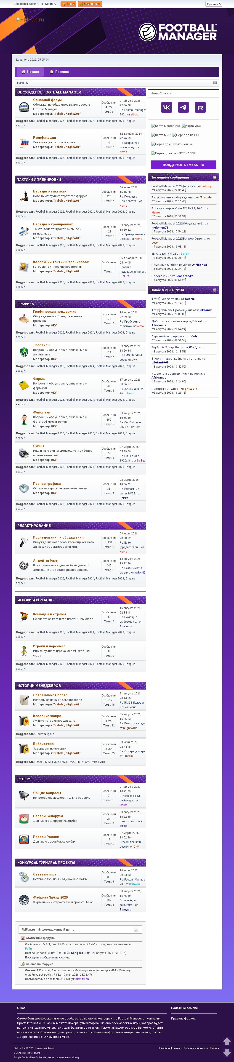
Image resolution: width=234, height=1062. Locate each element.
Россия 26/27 (161, 276)
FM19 (80, 761)
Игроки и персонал (49, 646)
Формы (39, 379)
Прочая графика (47, 484)
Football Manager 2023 (110, 121)
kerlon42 (140, 572)
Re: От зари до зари (132, 751)
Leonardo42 (184, 276)
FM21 (63, 761)
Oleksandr (204, 310)
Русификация (44, 138)
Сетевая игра (44, 874)
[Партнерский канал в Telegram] (183, 107)
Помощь (177, 1048)
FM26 (39, 761)
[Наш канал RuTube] (200, 107)
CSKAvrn (134, 884)
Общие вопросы (47, 793)
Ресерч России (46, 837)
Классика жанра (47, 716)
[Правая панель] (215, 83)
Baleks (124, 498)
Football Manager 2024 (80, 121)
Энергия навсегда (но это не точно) (177, 358)
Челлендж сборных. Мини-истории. (177, 373)
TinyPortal (164, 1048)
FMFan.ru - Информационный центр (47, 929)
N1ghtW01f (189, 388)
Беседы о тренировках (53, 224)
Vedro (195, 336)
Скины (38, 446)
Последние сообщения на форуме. (47, 957)
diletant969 (160, 362)
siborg (207, 186)
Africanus (199, 265)
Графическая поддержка (54, 312)
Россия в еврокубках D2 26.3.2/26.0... (178, 208)
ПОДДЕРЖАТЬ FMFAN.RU (183, 165)
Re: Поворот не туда (133, 723)
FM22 (55, 761)
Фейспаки (41, 412)
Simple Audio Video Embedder (30, 1057)
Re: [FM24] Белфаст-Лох (73, 953)
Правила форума (183, 1018)
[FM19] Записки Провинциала (172, 310)
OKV (155, 242)
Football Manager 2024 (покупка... (174, 186)
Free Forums (33, 1052)
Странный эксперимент (169, 336)
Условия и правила (196, 1048)
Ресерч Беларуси (48, 816)
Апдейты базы (45, 560)
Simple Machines (44, 1048)
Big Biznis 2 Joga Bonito (168, 347)
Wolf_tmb (196, 347)
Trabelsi (206, 197)
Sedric (190, 299)
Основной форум (47, 100)
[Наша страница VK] (166, 107)
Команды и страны (49, 614)
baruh (185, 253)
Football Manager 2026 (50, 121)
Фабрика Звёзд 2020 (50, 897)
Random (125, 821)
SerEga (141, 460)
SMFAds (18, 1052)
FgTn (28, 948)
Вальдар (125, 909)
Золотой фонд (45, 734)
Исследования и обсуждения (58, 537)
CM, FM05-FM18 (95, 761)
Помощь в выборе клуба (169, 265)
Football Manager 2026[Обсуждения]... (178, 223)
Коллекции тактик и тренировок (61, 262)
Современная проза (50, 695)
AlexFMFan (82, 979)
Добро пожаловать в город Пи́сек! (177, 321)
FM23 (47, 761)
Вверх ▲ (215, 1048)
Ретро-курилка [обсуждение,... (173, 197)
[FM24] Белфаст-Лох (166, 299)
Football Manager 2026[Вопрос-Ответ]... (179, 238)
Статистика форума (40, 938)
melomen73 (160, 227)
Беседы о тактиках (49, 191)
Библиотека (43, 744)
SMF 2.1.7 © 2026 (24, 1048)
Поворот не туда (164, 388)
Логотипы (41, 345)
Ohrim (124, 805)
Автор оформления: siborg (63, 1057)
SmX (126, 276)
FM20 (72, 761)
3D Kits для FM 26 (164, 253)
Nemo (156, 212)
